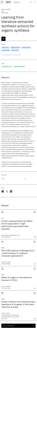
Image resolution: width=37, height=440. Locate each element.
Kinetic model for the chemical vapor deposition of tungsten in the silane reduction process (18, 304)
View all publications (8, 326)
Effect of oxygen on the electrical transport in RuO (16, 278)
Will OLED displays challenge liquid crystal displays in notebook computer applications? (17, 253)
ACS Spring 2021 (5, 9)
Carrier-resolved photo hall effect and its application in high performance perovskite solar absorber (16, 225)
